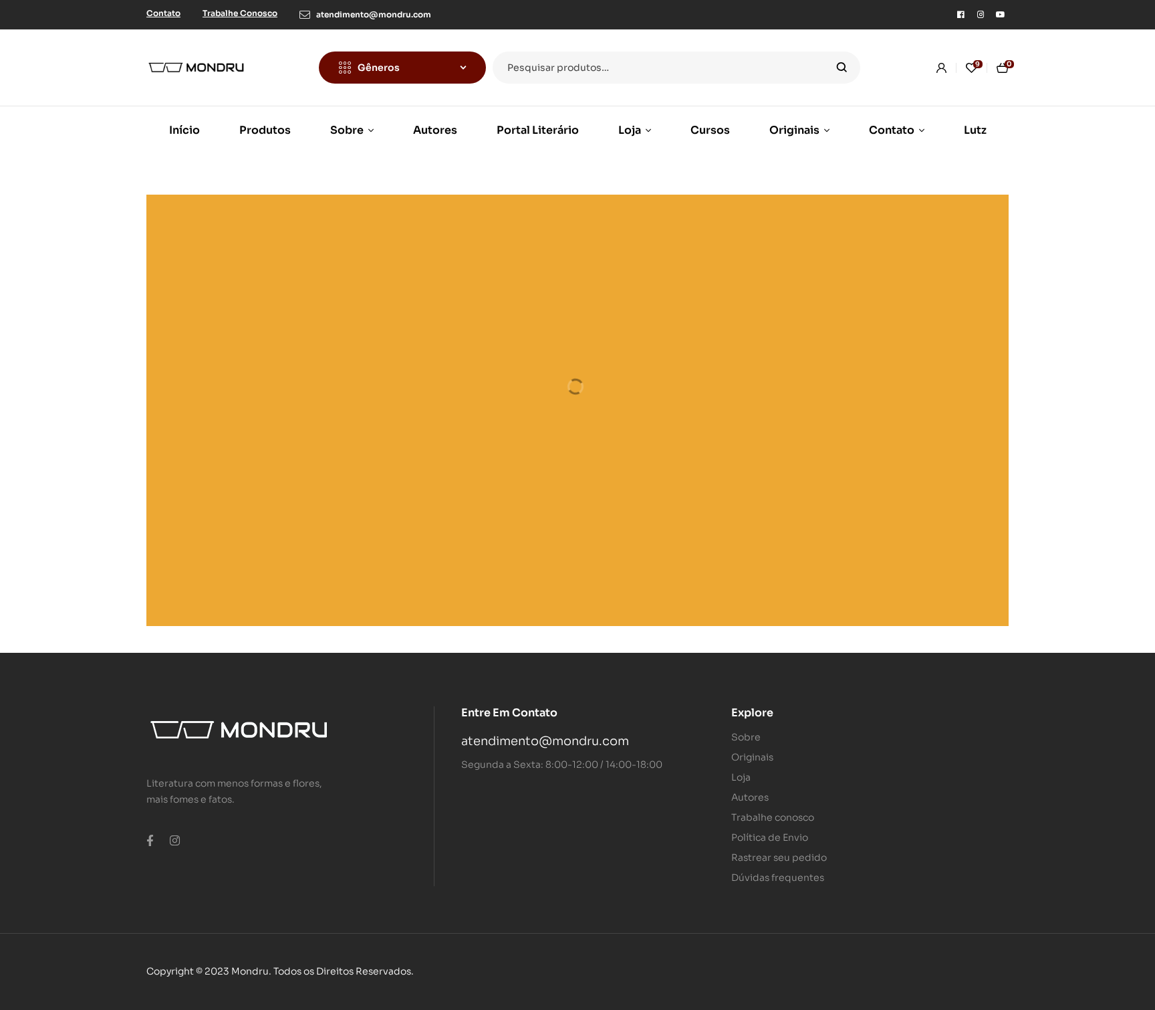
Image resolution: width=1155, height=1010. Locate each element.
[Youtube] (1001, 15)
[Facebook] (960, 15)
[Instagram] (981, 15)
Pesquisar (841, 68)
